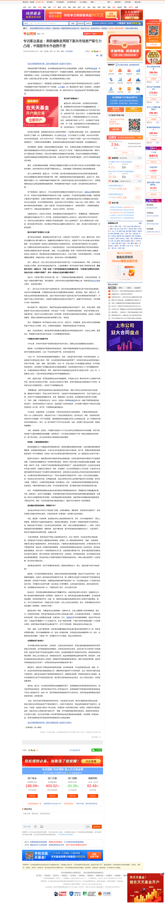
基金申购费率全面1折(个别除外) (40, 28)
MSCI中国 (94, 281)
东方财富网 (69, 51)
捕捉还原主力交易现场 (38, 845)
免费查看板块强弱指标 (38, 842)
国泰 (111, 234)
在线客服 (117, 875)
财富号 (131, 7)
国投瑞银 (116, 234)
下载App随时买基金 (131, 28)
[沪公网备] (104, 893)
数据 (59, 7)
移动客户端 (39, 2)
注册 (28, 826)
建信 (118, 241)
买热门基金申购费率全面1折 (76, 845)
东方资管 (123, 246)
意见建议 (109, 875)
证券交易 (127, 2)
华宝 (130, 234)
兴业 (136, 246)
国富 (120, 231)
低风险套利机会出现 (56, 845)
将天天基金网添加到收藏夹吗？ (94, 872)
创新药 (72, 400)
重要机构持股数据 (55, 842)
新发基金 (104, 28)
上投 (127, 246)
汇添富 (117, 238)
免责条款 (82, 875)
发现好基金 (56, 28)
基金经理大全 (95, 28)
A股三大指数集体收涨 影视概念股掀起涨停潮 (125, 303)
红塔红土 (122, 238)
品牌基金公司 (113, 223)
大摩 (137, 241)
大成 (114, 229)
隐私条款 (90, 875)
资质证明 (47, 875)
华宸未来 (135, 234)
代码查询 (96, 23)
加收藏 (32, 2)
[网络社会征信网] (75, 893)
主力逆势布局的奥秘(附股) (74, 842)
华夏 (127, 238)
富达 (76, 90)
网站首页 (26, 2)
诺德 (116, 243)
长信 (138, 226)
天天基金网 (73, 750)
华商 (132, 236)
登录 (25, 826)
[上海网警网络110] (60, 893)
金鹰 (122, 241)
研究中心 (56, 875)
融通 (116, 246)
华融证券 (128, 236)
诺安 (113, 243)
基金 (94, 7)
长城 (128, 226)
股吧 (113, 7)
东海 (121, 229)
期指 (44, 7)
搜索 (136, 7)
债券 (104, 7)
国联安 (134, 231)
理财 (99, 7)
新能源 (69, 617)
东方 (118, 229)
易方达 (114, 248)
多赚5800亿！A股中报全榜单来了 (122, 294)
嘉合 (132, 238)
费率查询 (103, 23)
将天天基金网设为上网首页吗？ (71, 872)
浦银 (135, 243)
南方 (120, 243)
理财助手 (111, 65)
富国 (135, 229)
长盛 (131, 226)
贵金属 (94, 68)
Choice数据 (83, 2)
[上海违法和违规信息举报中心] (89, 893)
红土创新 (111, 238)
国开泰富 (129, 231)
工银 (121, 234)
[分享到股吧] (92, 51)
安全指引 (73, 875)
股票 (34, 7)
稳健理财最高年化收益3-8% (70, 28)
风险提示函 (99, 875)
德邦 (111, 229)
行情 (54, 7)
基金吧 (119, 7)
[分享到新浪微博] (97, 51)
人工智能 (61, 87)
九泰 (111, 241)
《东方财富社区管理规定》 (65, 834)
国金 (123, 231)
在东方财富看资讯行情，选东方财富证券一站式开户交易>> (50, 64)
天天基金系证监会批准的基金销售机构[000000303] (64, 881)
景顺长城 (137, 238)
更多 (140, 223)
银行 (89, 7)
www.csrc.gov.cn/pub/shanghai (92, 884)
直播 (109, 7)
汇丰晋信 (113, 236)
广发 (116, 231)
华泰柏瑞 (138, 236)
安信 (111, 226)
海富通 (119, 236)
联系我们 (65, 875)
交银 (132, 241)
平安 (128, 243)
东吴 (125, 229)
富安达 (131, 229)
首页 (38, 34)
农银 (123, 243)
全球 (64, 7)
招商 (119, 248)
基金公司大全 (85, 28)
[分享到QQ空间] (100, 51)
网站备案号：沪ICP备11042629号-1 (108, 887)
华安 (126, 234)
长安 (124, 226)
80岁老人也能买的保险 (116, 28)
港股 (74, 7)
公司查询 (110, 23)
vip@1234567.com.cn (78, 878)
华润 (123, 236)
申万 (131, 246)
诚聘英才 (126, 875)
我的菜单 (118, 2)
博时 (116, 226)
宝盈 (119, 226)
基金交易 (137, 2)
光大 (113, 231)
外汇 (84, 7)
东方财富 (50, 2)
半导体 (63, 135)
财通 (135, 226)
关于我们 (39, 875)
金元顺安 (127, 241)
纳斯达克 (88, 192)
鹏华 (132, 243)
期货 (79, 7)
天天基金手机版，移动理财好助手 (129, 65)
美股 (69, 7)
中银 (123, 248)
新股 (39, 7)
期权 (49, 7)
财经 (24, 7)
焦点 (29, 7)
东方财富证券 (71, 2)
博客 (125, 7)
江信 (115, 241)
